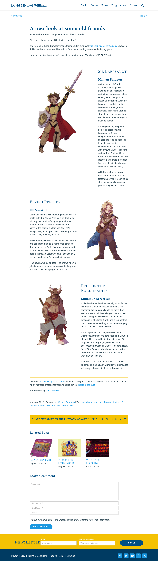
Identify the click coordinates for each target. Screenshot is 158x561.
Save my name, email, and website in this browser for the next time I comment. (71, 520)
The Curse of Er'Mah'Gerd (53, 405)
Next (142, 16)
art (83, 402)
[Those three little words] (69, 440)
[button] (142, 5)
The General (52, 390)
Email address (87, 539)
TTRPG (70, 405)
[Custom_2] (138, 555)
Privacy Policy (18, 556)
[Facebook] (120, 555)
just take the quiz (86, 385)
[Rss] (126, 555)
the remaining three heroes (52, 381)
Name (43, 539)
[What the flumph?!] (97, 440)
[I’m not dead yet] (41, 440)
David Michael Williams (29, 5)
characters (91, 402)
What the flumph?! (92, 461)
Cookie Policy (57, 556)
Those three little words (66, 461)
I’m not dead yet (40, 460)
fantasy (116, 402)
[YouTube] (132, 555)
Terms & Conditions (37, 556)
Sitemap (71, 556)
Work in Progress (66, 402)
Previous (17, 16)
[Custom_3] (144, 555)
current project (105, 402)
